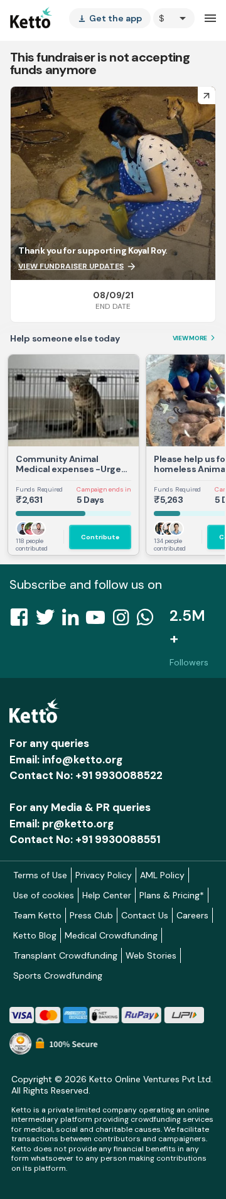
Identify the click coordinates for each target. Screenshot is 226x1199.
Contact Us (144, 915)
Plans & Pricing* (171, 895)
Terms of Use (40, 875)
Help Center (106, 895)
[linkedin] (74, 621)
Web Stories (151, 955)
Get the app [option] (110, 18)
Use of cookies (43, 895)
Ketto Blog (34, 935)
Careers (192, 915)
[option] (174, 18)
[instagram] (124, 621)
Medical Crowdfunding (111, 935)
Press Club (91, 915)
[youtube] (99, 621)
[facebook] (22, 621)
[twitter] (49, 621)
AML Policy (162, 875)
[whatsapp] (149, 621)
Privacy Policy (103, 875)
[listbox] (110, 18)
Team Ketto (37, 915)
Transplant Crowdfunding (65, 955)
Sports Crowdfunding (57, 975)
